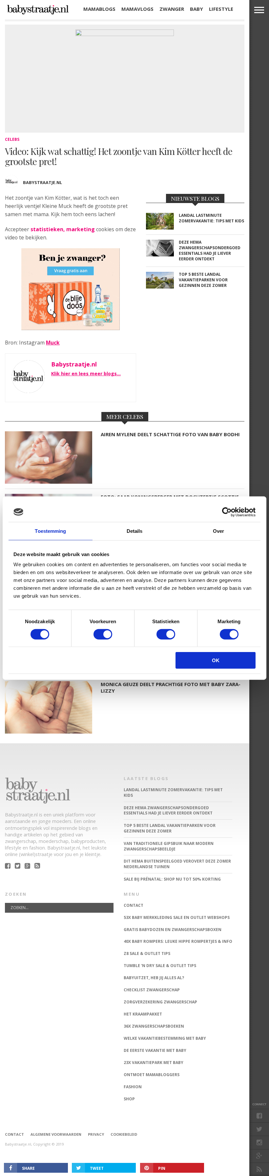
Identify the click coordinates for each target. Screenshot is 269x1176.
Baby (196, 9)
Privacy (96, 1134)
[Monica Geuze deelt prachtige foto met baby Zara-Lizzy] (48, 732)
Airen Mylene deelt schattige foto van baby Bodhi (170, 434)
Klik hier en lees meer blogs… (86, 373)
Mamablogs (99, 9)
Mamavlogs (137, 9)
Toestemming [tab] (50, 530)
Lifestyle (221, 9)
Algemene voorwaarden (56, 1134)
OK (215, 660)
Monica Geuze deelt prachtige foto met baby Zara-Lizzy (170, 687)
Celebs (12, 139)
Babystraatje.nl (42, 182)
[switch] (102, 634)
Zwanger (171, 9)
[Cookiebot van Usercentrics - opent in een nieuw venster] (227, 512)
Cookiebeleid (124, 1134)
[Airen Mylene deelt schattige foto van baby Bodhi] (48, 482)
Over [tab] (218, 530)
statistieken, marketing (63, 229)
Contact (14, 1134)
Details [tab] (135, 530)
